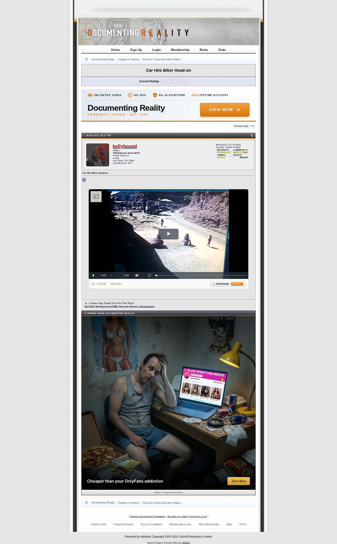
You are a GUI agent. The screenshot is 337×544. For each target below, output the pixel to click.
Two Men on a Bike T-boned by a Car (187, 516)
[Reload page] (86, 59)
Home (115, 50)
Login (156, 50)
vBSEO (186, 542)
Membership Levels (180, 524)
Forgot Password (123, 524)
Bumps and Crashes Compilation (148, 516)
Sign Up (136, 50)
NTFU (242, 524)
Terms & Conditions (151, 524)
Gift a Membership (209, 524)
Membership (180, 50)
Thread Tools (242, 126)
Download (229, 283)
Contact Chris (98, 524)
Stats (222, 50)
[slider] (201, 275)
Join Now (221, 109)
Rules (204, 50)
